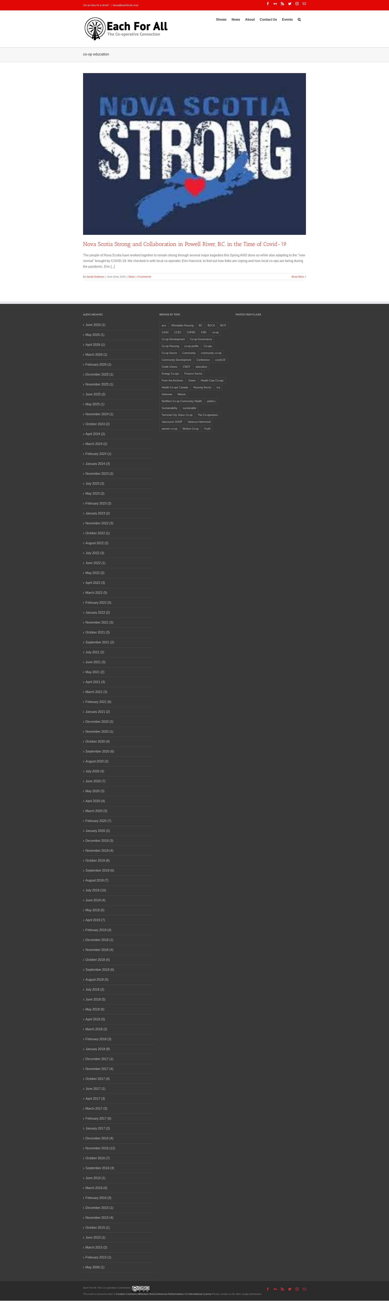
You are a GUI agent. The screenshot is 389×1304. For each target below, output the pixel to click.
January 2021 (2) (97, 711)
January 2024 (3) (97, 463)
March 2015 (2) (96, 1247)
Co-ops (208, 346)
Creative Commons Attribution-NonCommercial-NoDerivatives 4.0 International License (164, 1294)
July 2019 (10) (95, 890)
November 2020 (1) (99, 731)
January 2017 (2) (97, 1128)
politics (211, 401)
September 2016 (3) (99, 1168)
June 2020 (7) (95, 781)
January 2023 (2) (97, 513)
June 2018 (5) (95, 999)
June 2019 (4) (95, 900)
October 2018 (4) (97, 959)
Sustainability (169, 408)
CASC (165, 332)
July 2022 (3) (94, 553)
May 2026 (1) (94, 334)
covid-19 (220, 359)
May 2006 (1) (94, 1267)
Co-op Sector (169, 352)
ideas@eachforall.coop (125, 5)
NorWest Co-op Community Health (182, 401)
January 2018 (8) (97, 1049)
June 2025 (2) (95, 394)
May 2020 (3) (94, 791)
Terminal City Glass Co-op (177, 414)
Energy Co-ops (170, 373)
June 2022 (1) (95, 563)
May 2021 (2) (94, 672)
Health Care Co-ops (212, 380)
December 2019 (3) (99, 840)
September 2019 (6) (99, 870)
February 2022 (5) (98, 602)
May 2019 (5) (94, 910)
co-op (215, 332)
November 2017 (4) (99, 1069)
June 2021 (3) (95, 662)
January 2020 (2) (97, 830)
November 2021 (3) (99, 622)
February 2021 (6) (98, 702)
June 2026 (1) (95, 325)
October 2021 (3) (97, 632)
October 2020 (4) (97, 741)
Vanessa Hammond (199, 421)
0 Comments (144, 276)
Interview (167, 394)
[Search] (299, 19)
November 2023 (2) (99, 473)
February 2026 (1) (98, 364)
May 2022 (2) (94, 573)
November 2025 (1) (99, 384)
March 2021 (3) (96, 692)
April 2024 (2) (95, 434)
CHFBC (191, 332)
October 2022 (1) (97, 533)
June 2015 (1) (95, 1237)
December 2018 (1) (99, 940)
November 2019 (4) (99, 850)
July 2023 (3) (94, 483)
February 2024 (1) (98, 454)
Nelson (181, 394)
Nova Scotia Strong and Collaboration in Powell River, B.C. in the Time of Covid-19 (185, 244)
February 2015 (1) (98, 1257)
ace (164, 325)
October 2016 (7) (97, 1158)
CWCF (186, 366)
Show (131, 276)
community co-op (211, 352)
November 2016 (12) (100, 1148)
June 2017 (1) (95, 1088)
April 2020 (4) (95, 801)
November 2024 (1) (99, 414)
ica (218, 387)
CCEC (178, 332)
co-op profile (191, 346)
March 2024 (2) (96, 444)
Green (192, 380)
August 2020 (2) (96, 761)
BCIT (223, 325)
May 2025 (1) (94, 404)
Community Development (176, 359)
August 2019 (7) (96, 880)
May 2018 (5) (94, 1009)
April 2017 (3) (95, 1098)
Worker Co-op (191, 428)
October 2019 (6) (97, 860)
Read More (298, 276)
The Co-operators (208, 414)
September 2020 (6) (99, 751)
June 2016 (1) (95, 1178)
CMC (204, 332)
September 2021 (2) (99, 642)
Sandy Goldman (95, 276)
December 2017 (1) (99, 1059)
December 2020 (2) (99, 721)
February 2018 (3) (98, 1039)
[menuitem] (221, 19)
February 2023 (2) (98, 503)
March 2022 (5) (96, 592)
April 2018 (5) (95, 1019)
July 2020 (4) (94, 771)
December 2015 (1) (99, 1207)
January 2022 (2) (97, 612)
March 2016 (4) (96, 1188)
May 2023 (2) (94, 493)
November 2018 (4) (99, 950)
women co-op (169, 428)
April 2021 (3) (95, 682)
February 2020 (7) (98, 821)
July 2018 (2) (94, 989)
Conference (203, 359)
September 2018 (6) (99, 969)
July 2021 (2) (94, 652)
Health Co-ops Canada (175, 387)
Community (189, 352)
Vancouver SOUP (172, 421)
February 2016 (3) (98, 1198)
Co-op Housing (170, 346)
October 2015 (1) (97, 1227)
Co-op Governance (201, 339)
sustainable (189, 408)
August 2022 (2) (96, 543)
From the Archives (172, 380)
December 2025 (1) (99, 374)
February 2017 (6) (98, 1118)
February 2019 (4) (98, 930)
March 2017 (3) (96, 1108)
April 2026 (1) (95, 344)
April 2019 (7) (95, 920)
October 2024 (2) (97, 424)
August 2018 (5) (96, 979)
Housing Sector (202, 387)
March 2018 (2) (96, 1029)
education (201, 366)
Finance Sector (193, 373)
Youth (207, 428)
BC (200, 325)
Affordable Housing (182, 325)
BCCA (211, 325)
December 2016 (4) (99, 1138)
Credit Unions (169, 366)
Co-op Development (173, 339)
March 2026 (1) (96, 354)
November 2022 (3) (99, 523)
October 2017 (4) (97, 1078)
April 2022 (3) (95, 582)
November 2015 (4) (99, 1217)
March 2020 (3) (96, 811)
